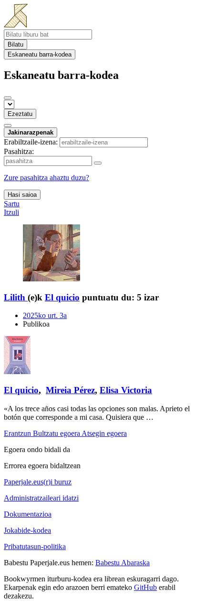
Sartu (12, 204)
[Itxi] (7, 98)
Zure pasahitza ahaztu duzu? (46, 178)
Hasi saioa (22, 194)
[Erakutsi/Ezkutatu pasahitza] (98, 163)
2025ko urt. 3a (45, 315)
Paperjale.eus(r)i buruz (38, 482)
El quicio (62, 297)
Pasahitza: (19, 151)
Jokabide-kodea (27, 530)
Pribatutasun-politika (35, 546)
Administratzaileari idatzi (41, 498)
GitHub (145, 587)
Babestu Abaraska (122, 563)
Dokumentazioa (27, 514)
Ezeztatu (20, 113)
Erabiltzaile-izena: (31, 142)
